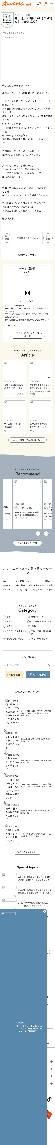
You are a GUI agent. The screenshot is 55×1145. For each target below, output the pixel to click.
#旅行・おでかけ (11, 37)
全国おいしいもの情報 (14, 585)
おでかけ (8, 589)
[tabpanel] (27, 504)
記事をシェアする (27, 255)
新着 (9, 616)
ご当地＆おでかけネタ (16, 32)
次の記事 (48, 237)
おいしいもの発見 (15, 638)
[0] (38, 4)
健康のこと (36, 626)
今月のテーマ (37, 616)
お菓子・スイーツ (26, 581)
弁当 (50, 589)
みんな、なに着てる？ (16, 630)
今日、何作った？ (39, 638)
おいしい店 (21, 589)
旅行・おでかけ (36, 585)
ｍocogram (10, 325)
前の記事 (7, 237)
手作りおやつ (37, 589)
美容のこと (11, 626)
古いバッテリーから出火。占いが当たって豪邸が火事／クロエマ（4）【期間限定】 (29, 1028)
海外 (50, 585)
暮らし (49, 581)
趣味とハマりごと (14, 621)
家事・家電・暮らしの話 (41, 632)
